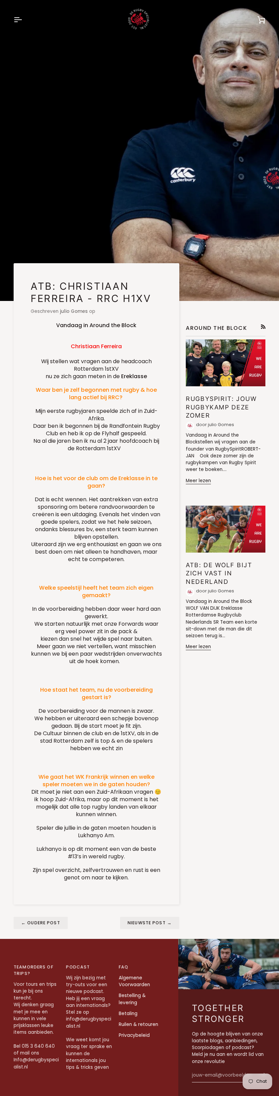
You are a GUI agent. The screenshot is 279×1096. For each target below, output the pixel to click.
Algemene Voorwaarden (134, 981)
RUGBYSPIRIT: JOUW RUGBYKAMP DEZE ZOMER (221, 407)
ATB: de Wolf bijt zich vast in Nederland (219, 573)
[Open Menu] (24, 19)
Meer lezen (198, 480)
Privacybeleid (134, 1035)
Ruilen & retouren (138, 1024)
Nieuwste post (150, 923)
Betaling (128, 1013)
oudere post (40, 923)
